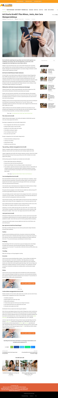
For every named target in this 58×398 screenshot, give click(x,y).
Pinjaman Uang (25, 9)
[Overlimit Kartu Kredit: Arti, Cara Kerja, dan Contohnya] (10, 365)
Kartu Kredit (18, 9)
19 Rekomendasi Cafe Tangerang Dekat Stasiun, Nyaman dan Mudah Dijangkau (51, 87)
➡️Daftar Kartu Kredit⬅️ (38, 1)
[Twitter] (53, 14)
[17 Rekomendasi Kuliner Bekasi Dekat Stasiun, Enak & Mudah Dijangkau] (43, 105)
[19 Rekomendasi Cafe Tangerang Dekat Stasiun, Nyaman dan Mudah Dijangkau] (43, 87)
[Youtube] (56, 14)
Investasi (36, 9)
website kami (8, 321)
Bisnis (46, 9)
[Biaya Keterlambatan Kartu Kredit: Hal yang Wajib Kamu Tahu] (43, 96)
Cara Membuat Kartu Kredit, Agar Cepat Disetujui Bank (22, 113)
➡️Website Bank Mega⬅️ (20, 1)
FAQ (36, 395)
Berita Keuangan (10, 9)
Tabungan (31, 9)
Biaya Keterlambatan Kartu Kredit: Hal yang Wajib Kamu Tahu (51, 96)
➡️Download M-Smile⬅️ (29, 1)
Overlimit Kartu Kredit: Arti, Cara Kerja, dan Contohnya (51, 71)
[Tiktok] (57, 14)
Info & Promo (51, 9)
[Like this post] (12, 347)
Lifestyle (41, 9)
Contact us (31, 395)
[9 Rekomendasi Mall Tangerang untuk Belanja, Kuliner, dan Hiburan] (28, 365)
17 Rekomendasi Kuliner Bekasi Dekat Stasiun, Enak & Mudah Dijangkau (52, 105)
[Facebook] (52, 14)
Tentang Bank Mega (25, 395)
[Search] (57, 10)
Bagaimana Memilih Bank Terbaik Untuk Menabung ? (22, 173)
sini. (23, 326)
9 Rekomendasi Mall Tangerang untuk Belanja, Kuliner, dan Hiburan (51, 79)
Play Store (26, 323)
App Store (21, 323)
